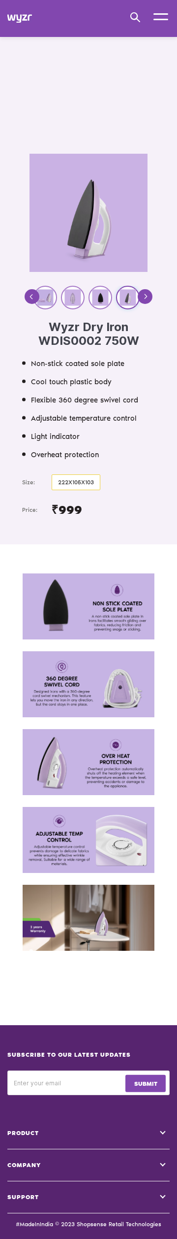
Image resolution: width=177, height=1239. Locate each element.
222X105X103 (76, 482)
